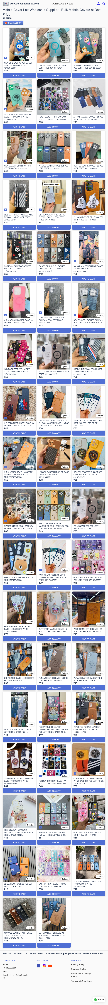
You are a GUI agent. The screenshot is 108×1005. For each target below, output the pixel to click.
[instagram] (44, 966)
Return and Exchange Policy (81, 975)
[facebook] (38, 966)
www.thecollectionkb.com (24, 3)
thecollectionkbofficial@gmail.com (15, 976)
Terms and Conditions (81, 981)
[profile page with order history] (98, 3)
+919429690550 (9, 967)
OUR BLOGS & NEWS (62, 3)
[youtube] (50, 966)
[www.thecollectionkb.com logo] (6, 4)
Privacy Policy (77, 964)
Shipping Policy (78, 969)
